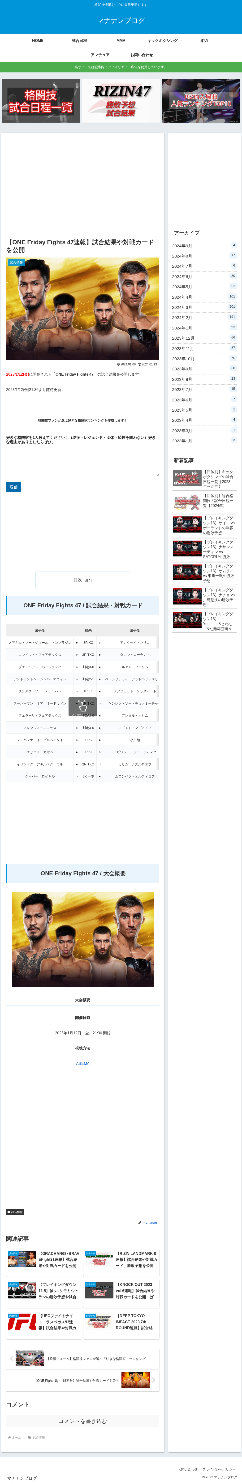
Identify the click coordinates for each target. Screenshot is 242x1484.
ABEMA (83, 1064)
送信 (14, 487)
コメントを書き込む (83, 1421)
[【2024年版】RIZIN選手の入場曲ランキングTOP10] (201, 101)
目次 (77, 580)
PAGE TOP (232, 1436)
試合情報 (17, 1212)
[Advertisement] (82, 190)
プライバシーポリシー (219, 1469)
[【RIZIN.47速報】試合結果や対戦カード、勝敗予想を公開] (121, 101)
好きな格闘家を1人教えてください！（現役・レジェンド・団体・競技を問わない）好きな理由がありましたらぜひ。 (81, 439)
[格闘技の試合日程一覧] (41, 101)
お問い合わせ (188, 1469)
